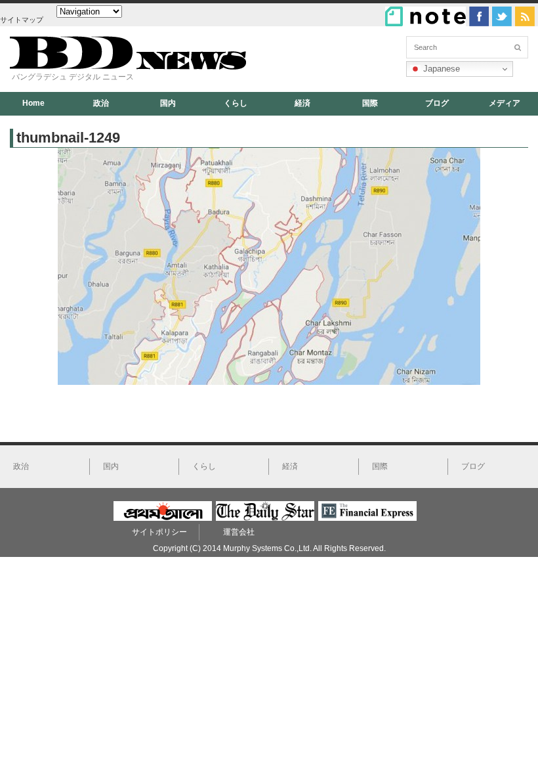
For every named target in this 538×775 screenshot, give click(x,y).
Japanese (440, 69)
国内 (168, 103)
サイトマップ (21, 20)
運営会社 (239, 532)
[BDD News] (128, 67)
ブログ (437, 103)
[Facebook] (479, 16)
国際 (370, 103)
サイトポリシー (159, 532)
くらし (235, 103)
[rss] (525, 16)
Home (33, 103)
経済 (302, 103)
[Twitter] (502, 16)
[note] (425, 16)
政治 (101, 103)
